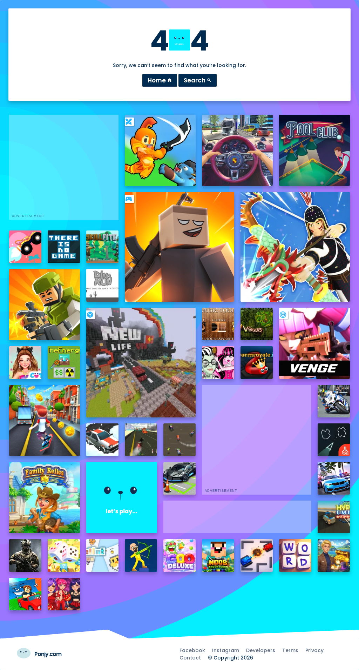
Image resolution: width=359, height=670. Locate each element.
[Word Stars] (295, 555)
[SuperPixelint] (102, 555)
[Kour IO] (44, 304)
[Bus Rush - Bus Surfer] (44, 420)
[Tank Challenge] (257, 555)
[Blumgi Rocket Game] (25, 246)
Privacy (314, 650)
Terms (290, 650)
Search (197, 80)
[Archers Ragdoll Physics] (141, 555)
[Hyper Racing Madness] (334, 517)
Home (160, 80)
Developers (260, 650)
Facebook (192, 650)
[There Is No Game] (64, 246)
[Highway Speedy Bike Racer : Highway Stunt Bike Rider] (141, 439)
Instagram (225, 650)
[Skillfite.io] (102, 246)
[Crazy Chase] (179, 439)
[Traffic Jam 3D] (237, 150)
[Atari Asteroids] (334, 439)
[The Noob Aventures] (218, 555)
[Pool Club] (314, 150)
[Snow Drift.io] (102, 439)
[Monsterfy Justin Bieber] (218, 362)
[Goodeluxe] (179, 555)
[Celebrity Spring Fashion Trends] (25, 362)
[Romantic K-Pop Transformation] (64, 594)
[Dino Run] (102, 285)
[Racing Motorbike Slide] (334, 401)
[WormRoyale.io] (257, 362)
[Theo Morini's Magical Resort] (334, 555)
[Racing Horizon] (334, 478)
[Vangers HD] (257, 324)
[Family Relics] (44, 497)
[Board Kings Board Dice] (64, 555)
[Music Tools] (218, 324)
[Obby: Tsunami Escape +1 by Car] (25, 594)
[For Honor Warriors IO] (121, 497)
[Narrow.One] (295, 247)
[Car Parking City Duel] (179, 478)
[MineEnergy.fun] (64, 362)
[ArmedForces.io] (25, 555)
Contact (190, 657)
